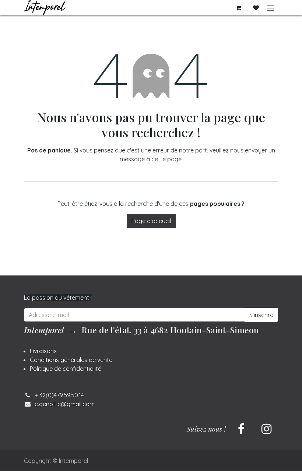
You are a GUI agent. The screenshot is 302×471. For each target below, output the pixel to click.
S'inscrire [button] (261, 315)
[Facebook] (241, 429)
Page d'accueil (151, 221)
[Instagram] (266, 429)
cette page (166, 159)
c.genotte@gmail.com (65, 404)
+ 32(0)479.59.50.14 (59, 395)
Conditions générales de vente (71, 359)
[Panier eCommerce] (238, 7)
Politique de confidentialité (65, 368)
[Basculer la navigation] (270, 7)
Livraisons (43, 351)
